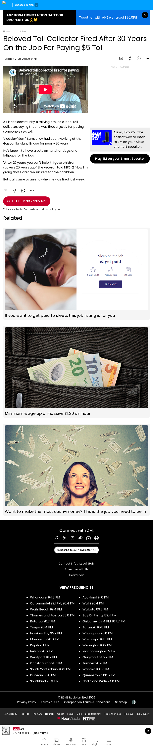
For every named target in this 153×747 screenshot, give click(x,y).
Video (22, 31)
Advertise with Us (76, 569)
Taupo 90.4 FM (41, 627)
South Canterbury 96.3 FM (50, 669)
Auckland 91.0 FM (95, 597)
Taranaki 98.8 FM (95, 627)
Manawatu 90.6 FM (44, 639)
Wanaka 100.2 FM (95, 669)
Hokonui (128, 713)
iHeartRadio (76, 575)
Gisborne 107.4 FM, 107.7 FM (103, 621)
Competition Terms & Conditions (87, 702)
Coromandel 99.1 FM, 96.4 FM (52, 603)
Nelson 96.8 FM (41, 651)
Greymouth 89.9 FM (97, 657)
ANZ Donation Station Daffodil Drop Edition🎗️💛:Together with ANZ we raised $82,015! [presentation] (76, 17)
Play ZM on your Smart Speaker (120, 145)
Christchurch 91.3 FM (46, 663)
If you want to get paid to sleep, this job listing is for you (76, 274)
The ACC (37, 713)
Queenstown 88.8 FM (98, 675)
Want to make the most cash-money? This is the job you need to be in (76, 470)
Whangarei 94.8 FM (45, 597)
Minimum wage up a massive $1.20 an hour (76, 372)
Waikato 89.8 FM (95, 609)
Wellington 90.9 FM (97, 645)
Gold (79, 713)
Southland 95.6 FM (44, 681)
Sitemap (121, 702)
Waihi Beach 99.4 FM (46, 609)
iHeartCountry (93, 713)
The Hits (24, 713)
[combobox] (147, 58)
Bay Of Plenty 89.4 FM (99, 615)
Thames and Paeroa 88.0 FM (52, 615)
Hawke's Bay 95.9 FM (46, 633)
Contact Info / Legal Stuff (76, 564)
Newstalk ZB (10, 713)
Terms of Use (50, 702)
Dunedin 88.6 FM (43, 675)
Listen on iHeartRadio (76, 731)
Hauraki (49, 713)
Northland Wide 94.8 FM (101, 681)
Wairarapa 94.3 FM (97, 639)
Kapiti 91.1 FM (39, 645)
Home (6, 31)
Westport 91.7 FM (43, 657)
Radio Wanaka (112, 713)
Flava (70, 713)
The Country (142, 713)
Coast (60, 713)
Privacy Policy (26, 702)
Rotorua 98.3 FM (42, 621)
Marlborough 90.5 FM (98, 651)
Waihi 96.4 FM (93, 603)
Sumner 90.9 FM (94, 663)
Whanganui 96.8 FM (97, 633)
